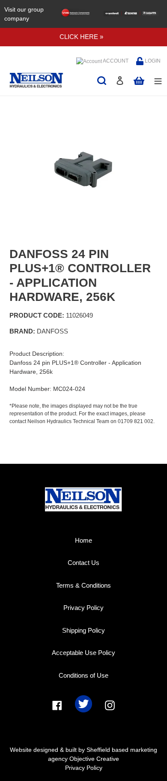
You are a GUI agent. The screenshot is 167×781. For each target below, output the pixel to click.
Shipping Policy (83, 630)
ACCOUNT (115, 61)
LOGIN (152, 61)
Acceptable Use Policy (83, 652)
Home (83, 540)
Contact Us (83, 562)
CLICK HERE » (81, 36)
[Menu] (158, 80)
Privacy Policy (83, 607)
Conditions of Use (83, 675)
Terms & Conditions (83, 585)
